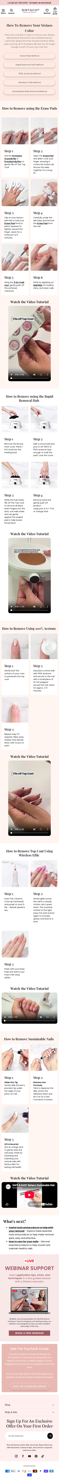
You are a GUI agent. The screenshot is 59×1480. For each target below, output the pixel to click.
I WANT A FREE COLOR (29, 753)
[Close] (54, 723)
